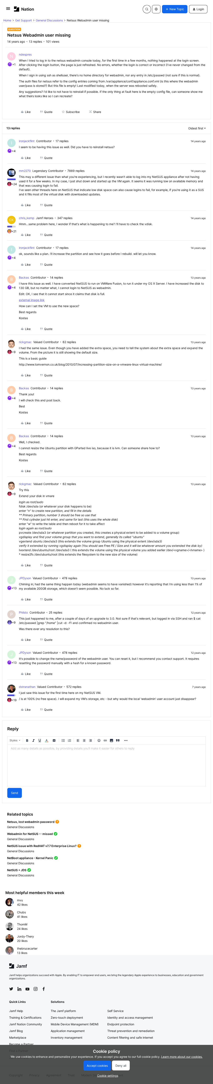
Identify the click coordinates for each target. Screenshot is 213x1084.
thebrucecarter (27, 948)
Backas (24, 277)
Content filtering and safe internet (130, 1037)
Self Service (115, 1011)
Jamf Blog (16, 1031)
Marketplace (17, 1037)
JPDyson (25, 578)
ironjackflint (27, 141)
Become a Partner (21, 1044)
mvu (20, 900)
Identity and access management (130, 1017)
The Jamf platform (63, 1011)
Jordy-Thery (25, 936)
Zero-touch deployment (67, 1017)
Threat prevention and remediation (131, 1031)
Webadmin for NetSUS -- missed (30, 834)
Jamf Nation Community (25, 1024)
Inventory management (66, 1037)
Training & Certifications (25, 1017)
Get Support (23, 20)
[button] (8, 10)
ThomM (22, 924)
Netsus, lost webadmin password (30, 822)
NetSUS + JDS (16, 870)
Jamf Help (16, 1011)
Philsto (23, 612)
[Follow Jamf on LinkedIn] (19, 989)
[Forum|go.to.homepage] (24, 9)
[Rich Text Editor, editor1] (106, 765)
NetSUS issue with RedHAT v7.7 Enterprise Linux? (42, 846)
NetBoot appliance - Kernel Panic (30, 858)
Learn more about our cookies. (182, 1056)
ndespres (25, 54)
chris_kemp (26, 218)
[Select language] (156, 9)
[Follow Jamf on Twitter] (11, 989)
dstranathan (27, 686)
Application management (68, 1031)
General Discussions (49, 20)
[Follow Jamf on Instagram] (35, 989)
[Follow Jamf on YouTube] (27, 988)
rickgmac (25, 342)
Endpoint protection (120, 1024)
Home (7, 20)
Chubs (21, 912)
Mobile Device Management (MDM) (75, 1024)
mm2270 (25, 170)
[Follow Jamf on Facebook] (44, 989)
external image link (32, 300)
